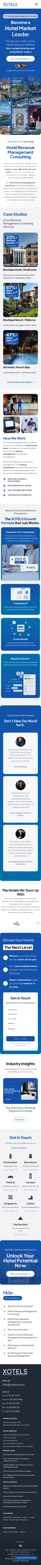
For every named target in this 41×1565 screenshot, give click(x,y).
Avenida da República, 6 (30, 1207)
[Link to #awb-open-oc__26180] (36, 4)
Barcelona (30, 1162)
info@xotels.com (13, 1384)
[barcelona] (30, 1154)
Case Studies (15, 214)
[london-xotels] (30, 1174)
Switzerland (20, 1224)
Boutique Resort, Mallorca (19, 319)
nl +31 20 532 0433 (11, 1395)
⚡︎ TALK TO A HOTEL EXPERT (26, 1558)
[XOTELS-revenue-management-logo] (10, 2)
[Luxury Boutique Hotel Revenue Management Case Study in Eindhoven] (20, 233)
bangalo (22, 1532)
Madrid (10, 1182)
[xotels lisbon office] (30, 1195)
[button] (20, 480)
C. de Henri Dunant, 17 (10, 1186)
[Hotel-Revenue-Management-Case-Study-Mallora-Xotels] (20, 284)
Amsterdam (10, 1162)
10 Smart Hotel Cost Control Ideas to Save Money (20, 1492)
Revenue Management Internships (16, 1425)
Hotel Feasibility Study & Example (14, 1506)
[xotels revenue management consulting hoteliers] (20, 65)
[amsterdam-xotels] (10, 1154)
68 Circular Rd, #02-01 (10, 1207)
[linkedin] (20, 1546)
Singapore (10, 1203)
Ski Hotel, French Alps (16, 367)
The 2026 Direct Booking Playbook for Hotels (20, 1109)
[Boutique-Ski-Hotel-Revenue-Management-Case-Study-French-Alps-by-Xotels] (20, 331)
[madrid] (10, 1174)
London (30, 1182)
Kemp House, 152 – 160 (30, 1186)
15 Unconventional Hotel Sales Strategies (17, 1471)
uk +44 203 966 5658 (12, 1399)
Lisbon (30, 1203)
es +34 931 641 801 (11, 1403)
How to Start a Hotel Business (13, 1496)
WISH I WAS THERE (10, 1532)
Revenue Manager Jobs (12, 1422)
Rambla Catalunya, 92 (30, 1166)
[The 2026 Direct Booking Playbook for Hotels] (20, 1079)
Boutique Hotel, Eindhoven (20, 269)
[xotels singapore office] (10, 1195)
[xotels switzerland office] (20, 1216)
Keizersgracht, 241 (10, 1166)
